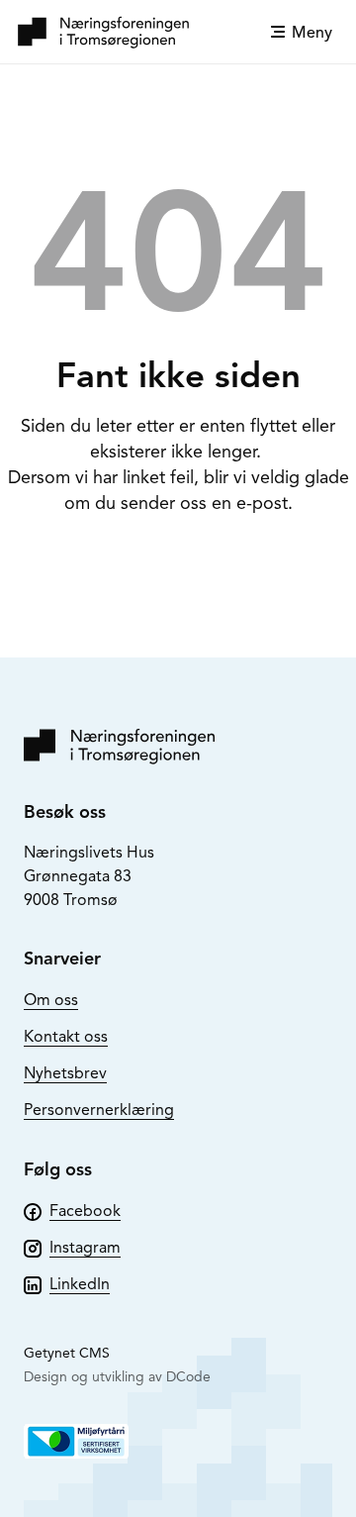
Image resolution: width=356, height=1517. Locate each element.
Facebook (85, 1211)
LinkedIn (79, 1284)
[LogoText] (103, 32)
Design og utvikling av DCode (117, 1376)
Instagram (85, 1248)
